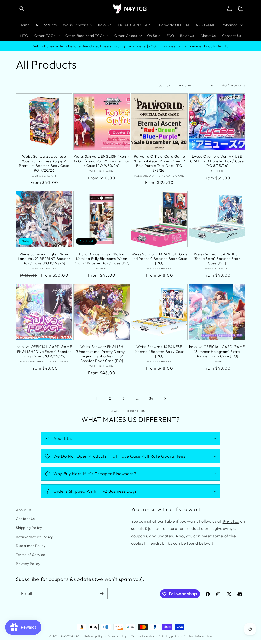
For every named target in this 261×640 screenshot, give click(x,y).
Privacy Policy (28, 563)
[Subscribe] (101, 593)
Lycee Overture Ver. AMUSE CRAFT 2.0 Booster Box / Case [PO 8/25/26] (217, 161)
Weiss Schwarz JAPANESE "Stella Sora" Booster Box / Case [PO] (216, 258)
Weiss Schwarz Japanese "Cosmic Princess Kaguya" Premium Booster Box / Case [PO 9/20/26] (44, 163)
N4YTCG (67, 636)
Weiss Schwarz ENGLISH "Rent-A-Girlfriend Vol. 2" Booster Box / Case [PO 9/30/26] (101, 161)
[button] (21, 8)
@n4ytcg (231, 521)
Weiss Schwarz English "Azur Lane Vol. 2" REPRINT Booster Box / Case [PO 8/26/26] (44, 258)
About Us (23, 510)
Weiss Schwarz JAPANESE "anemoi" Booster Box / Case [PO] (159, 351)
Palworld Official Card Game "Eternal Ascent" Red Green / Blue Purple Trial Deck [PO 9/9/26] (159, 163)
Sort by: (165, 85)
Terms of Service (30, 554)
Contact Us (25, 518)
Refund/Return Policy (34, 537)
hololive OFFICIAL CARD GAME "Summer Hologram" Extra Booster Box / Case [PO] (217, 351)
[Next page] (165, 398)
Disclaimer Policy (30, 545)
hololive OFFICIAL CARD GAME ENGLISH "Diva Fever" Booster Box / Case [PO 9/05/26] (44, 351)
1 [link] (96, 398)
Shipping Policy (29, 527)
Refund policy (93, 636)
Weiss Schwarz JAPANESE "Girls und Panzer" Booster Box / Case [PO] (159, 258)
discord (170, 528)
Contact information (198, 636)
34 (151, 398)
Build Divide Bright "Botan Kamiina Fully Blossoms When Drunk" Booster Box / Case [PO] (102, 258)
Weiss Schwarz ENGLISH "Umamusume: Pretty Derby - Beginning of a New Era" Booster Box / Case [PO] (102, 353)
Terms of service (142, 636)
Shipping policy (169, 636)
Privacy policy (117, 636)
